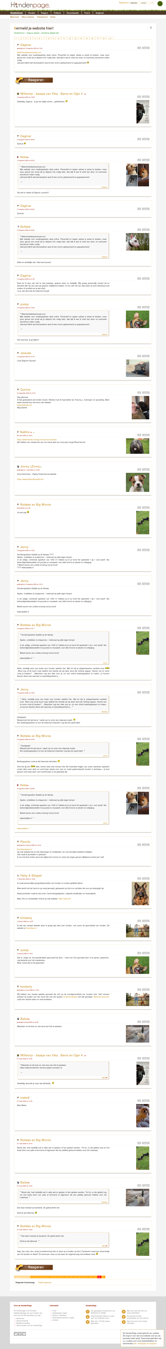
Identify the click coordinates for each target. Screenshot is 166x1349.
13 (75, 38)
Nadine (25, 432)
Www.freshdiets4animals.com (29, 52)
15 (86, 38)
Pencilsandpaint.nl (24, 849)
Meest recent (14, 17)
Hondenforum (16, 13)
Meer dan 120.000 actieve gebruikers (100, 1322)
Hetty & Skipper (31, 875)
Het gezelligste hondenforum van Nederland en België (103, 1312)
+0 (139, 48)
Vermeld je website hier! (50, 33)
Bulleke (25, 226)
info (134, 1343)
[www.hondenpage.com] (31, 9)
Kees (23, 157)
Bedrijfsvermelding (23, 1323)
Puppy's (44, 13)
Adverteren (20, 1318)
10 (58, 38)
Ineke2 (25, 1097)
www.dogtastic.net (24, 405)
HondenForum (19, 33)
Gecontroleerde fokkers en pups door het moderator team (102, 1317)
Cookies (55, 1320)
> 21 (110, 38)
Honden (31, 13)
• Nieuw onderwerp (27, 17)
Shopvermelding (22, 1321)
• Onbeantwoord (41, 17)
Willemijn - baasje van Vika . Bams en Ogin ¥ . (52, 93)
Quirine (25, 389)
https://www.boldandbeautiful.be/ (30, 479)
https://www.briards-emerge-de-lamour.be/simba (37, 439)
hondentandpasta (70, 996)
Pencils (25, 841)
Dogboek (100, 13)
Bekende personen (101, 996)
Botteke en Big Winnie (35, 504)
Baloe (24, 1018)
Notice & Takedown (59, 1315)
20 (99, 1277)
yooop (24, 304)
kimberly (26, 918)
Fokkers (57, 13)
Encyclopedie (73, 13)
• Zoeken (53, 17)
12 (70, 38)
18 (103, 38)
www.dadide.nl (23, 828)
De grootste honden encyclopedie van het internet (137, 1317)
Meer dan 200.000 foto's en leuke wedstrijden (137, 1312)
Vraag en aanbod (33, 33)
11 (64, 38)
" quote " (145, 48)
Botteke (104, 712)
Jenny (24, 547)
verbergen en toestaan (147, 1343)
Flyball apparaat (44, 1282)
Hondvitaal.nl (31, 928)
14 (81, 38)
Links (54, 1310)
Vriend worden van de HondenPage (29, 1325)
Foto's (87, 13)
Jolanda (25, 353)
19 (95, 1277)
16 (92, 38)
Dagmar (25, 45)
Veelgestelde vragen (59, 1313)
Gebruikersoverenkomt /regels (63, 1317)
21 (103, 1277)
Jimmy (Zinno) (30, 466)
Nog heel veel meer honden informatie (137, 1322)
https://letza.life (64, 898)
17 (98, 38)
